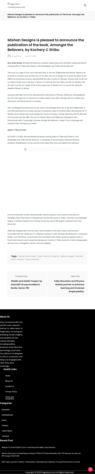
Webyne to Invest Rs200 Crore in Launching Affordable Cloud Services (28, 447)
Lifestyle (5, 436)
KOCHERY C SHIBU (15, 137)
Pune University (32, 259)
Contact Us (9, 386)
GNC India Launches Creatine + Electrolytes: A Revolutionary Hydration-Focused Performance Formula (41, 462)
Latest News (7, 431)
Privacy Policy (11, 392)
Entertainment (7, 415)
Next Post (75, 276)
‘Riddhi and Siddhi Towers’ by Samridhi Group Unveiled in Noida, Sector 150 (26, 284)
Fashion (5, 425)
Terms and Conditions (9, 398)
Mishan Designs (67, 256)
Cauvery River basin (27, 256)
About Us (9, 381)
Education (6, 410)
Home (7, 376)
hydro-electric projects (48, 256)
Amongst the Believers (32, 63)
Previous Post (21, 276)
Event (4, 420)
